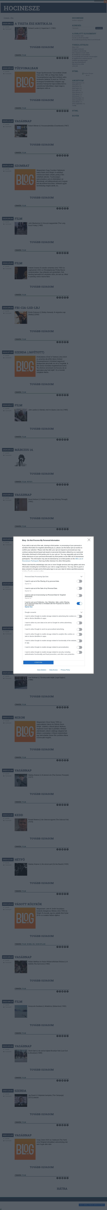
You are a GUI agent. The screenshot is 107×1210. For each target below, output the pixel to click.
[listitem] (53, 576)
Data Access (53, 670)
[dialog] (53, 605)
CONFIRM (38, 662)
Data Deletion (41, 670)
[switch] (79, 581)
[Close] (90, 540)
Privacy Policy (65, 670)
